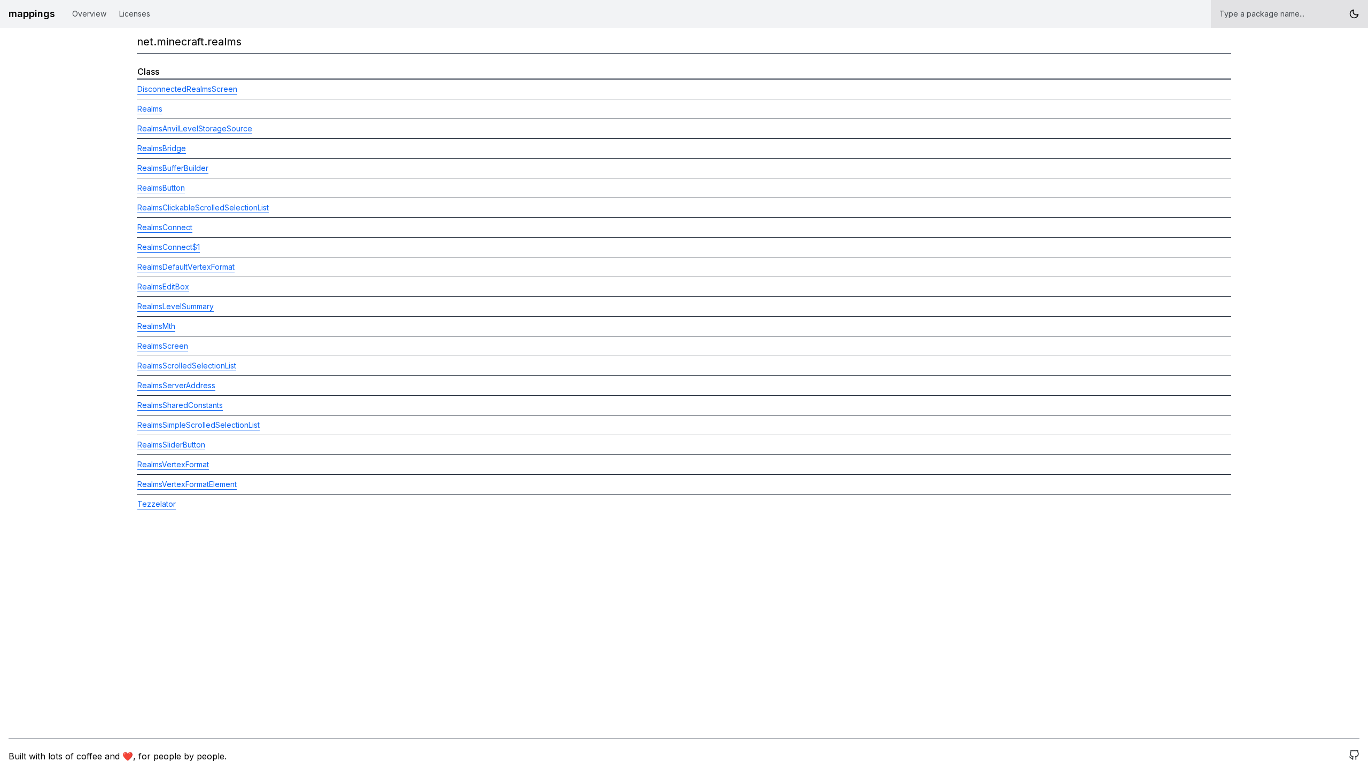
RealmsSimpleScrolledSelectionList (198, 424)
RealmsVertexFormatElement (187, 484)
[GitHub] (1354, 756)
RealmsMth (156, 326)
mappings (32, 13)
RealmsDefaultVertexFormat (186, 266)
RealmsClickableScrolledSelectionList (203, 207)
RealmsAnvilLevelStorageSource (194, 128)
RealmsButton (161, 187)
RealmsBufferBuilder (172, 167)
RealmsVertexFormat (173, 464)
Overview (89, 13)
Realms (149, 108)
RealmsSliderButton (171, 444)
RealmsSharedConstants (180, 405)
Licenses (134, 13)
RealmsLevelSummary (175, 306)
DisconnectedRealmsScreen (187, 88)
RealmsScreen (162, 345)
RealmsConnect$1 (168, 247)
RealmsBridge (161, 148)
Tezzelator (156, 503)
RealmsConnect (164, 227)
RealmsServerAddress (176, 385)
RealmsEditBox (163, 286)
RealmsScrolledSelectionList (186, 365)
